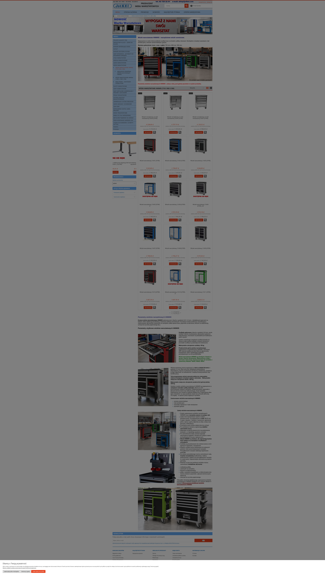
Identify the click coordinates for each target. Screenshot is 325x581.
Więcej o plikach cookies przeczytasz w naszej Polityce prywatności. (19, 568)
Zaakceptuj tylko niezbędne (11, 571)
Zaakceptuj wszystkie (38, 571)
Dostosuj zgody (25, 571)
